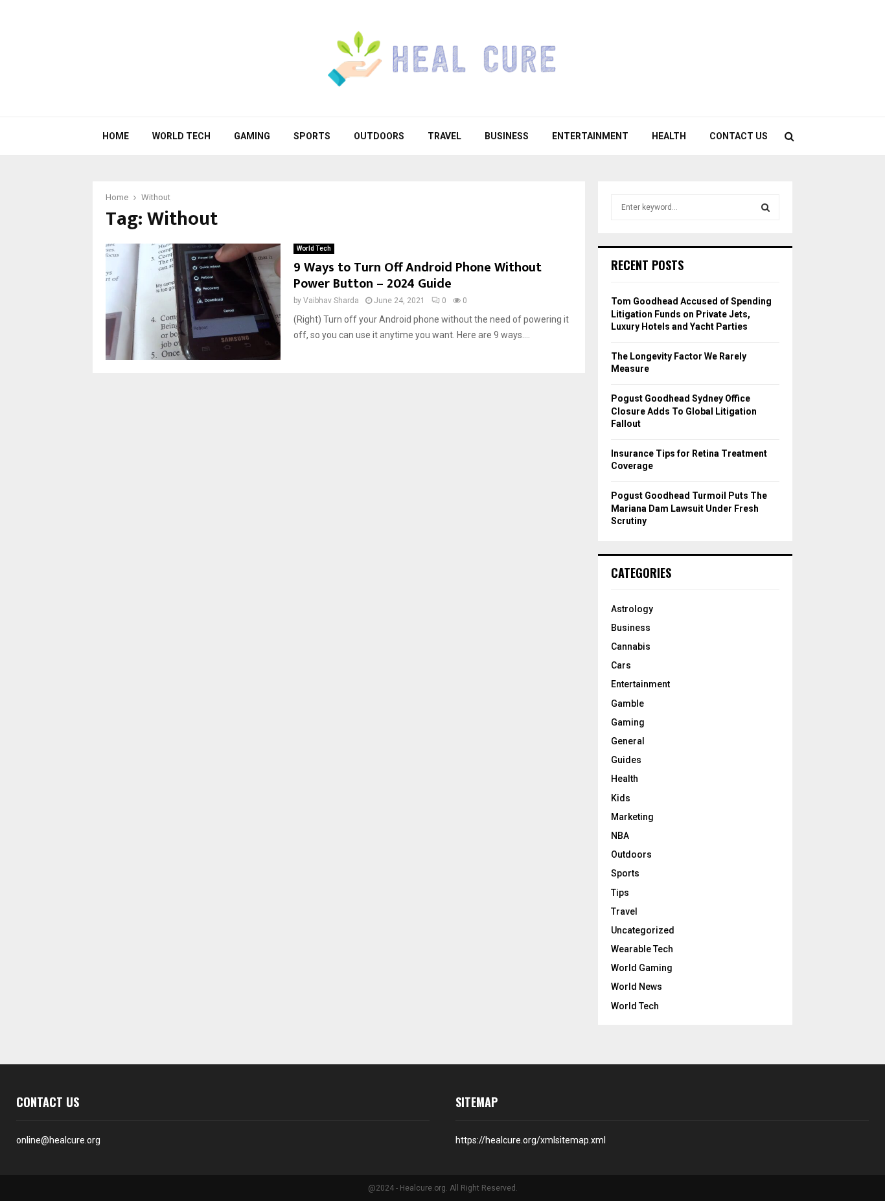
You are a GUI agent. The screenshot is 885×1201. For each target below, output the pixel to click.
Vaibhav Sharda (331, 300)
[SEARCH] (765, 207)
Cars (621, 665)
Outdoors (379, 136)
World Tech (181, 136)
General (628, 741)
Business (507, 136)
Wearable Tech (642, 949)
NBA (620, 835)
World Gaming (641, 968)
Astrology (632, 609)
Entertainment (590, 136)
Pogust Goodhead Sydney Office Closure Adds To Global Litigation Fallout (684, 411)
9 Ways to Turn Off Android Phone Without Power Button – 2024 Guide (417, 276)
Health (669, 136)
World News (636, 986)
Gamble (627, 703)
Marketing (632, 817)
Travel (444, 136)
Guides (626, 760)
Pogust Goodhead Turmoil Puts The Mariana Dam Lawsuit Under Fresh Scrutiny (689, 508)
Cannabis (630, 646)
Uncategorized (642, 930)
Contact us (738, 136)
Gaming (252, 136)
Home (115, 136)
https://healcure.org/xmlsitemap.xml (530, 1140)
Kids (620, 798)
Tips (620, 892)
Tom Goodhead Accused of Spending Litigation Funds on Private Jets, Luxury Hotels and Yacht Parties (691, 314)
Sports (311, 136)
